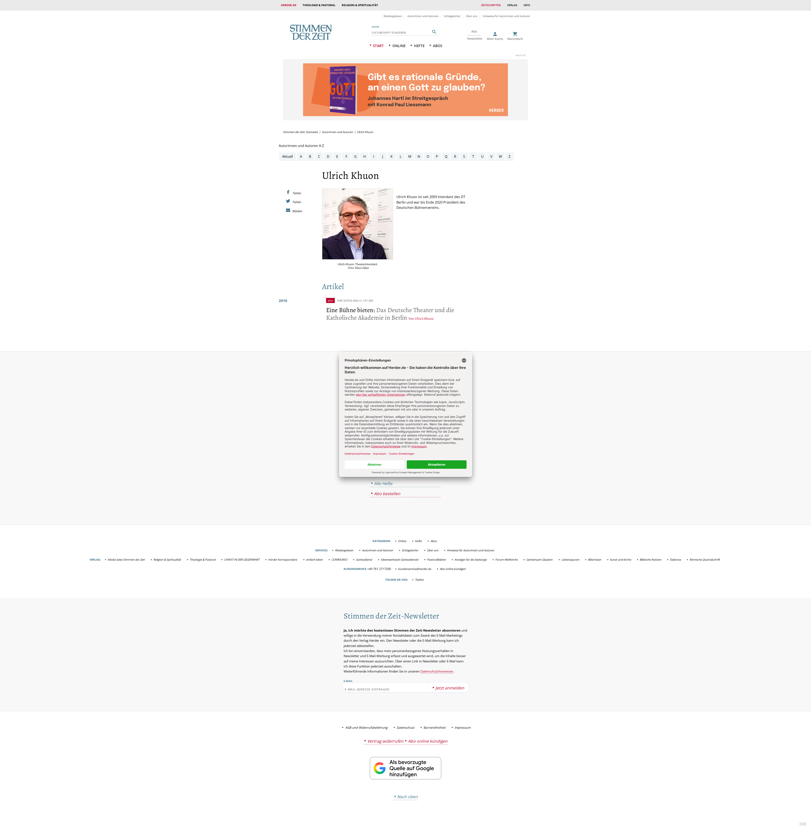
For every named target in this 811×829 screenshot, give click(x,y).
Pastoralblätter (436, 559)
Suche (375, 26)
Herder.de (288, 5)
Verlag (512, 5)
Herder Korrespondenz (282, 559)
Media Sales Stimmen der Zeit (126, 559)
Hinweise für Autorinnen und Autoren (506, 16)
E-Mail (348, 681)
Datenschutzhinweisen (436, 671)
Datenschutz (405, 728)
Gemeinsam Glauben (539, 559)
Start (378, 45)
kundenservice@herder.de (414, 569)
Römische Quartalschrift (705, 559)
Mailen (297, 211)
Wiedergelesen (393, 16)
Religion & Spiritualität (360, 5)
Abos (437, 45)
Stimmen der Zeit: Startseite (300, 132)
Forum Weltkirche (506, 559)
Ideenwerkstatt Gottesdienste (399, 559)
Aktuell (287, 156)
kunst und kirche (620, 559)
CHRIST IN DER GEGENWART (242, 559)
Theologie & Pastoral (319, 5)
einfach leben (314, 559)
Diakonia (675, 559)
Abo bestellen (387, 493)
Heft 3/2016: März (348, 300)
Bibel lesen (594, 559)
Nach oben (407, 796)
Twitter (419, 580)
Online (399, 45)
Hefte (419, 45)
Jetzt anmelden (449, 688)
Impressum (462, 728)
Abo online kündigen (453, 569)
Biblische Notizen (650, 559)
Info (527, 5)
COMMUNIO (339, 559)
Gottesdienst (364, 559)
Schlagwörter (452, 16)
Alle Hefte (383, 483)
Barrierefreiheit (434, 728)
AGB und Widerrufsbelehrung (366, 728)
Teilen (296, 193)
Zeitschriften (491, 5)
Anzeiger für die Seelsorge (470, 559)
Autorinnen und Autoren (422, 16)
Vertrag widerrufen (385, 741)
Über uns (471, 16)
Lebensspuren (570, 559)
